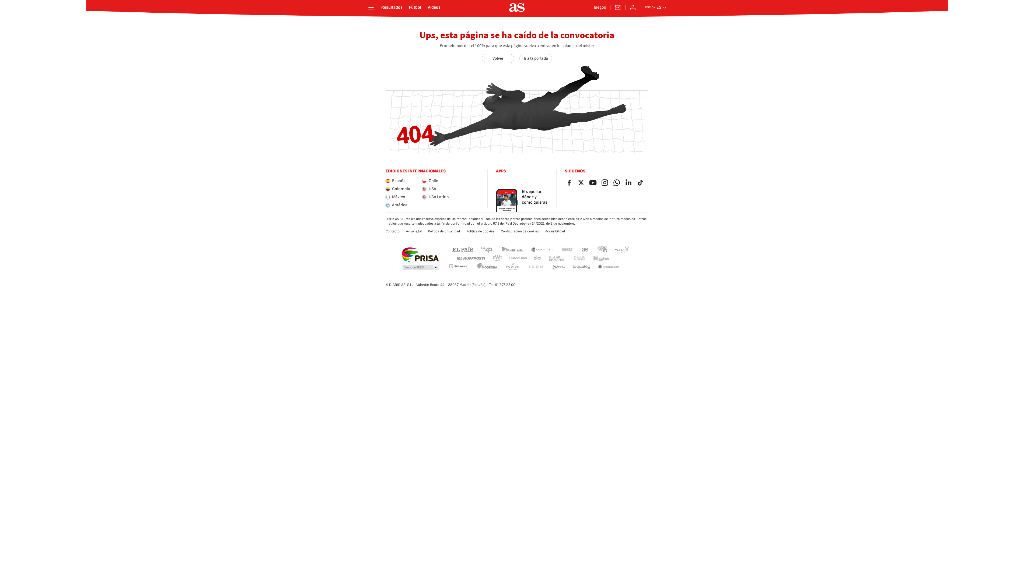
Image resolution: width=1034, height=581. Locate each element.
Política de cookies (480, 231)
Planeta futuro (579, 258)
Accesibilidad (555, 231)
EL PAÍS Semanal (557, 258)
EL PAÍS (463, 249)
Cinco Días (518, 258)
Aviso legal (414, 231)
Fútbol (415, 7)
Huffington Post (470, 258)
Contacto (393, 231)
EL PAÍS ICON (535, 267)
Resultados (392, 7)
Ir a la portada (536, 58)
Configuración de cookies (520, 231)
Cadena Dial (538, 258)
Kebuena (601, 258)
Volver (498, 58)
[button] (420, 267)
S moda (558, 267)
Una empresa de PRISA (420, 255)
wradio (498, 258)
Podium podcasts (513, 267)
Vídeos (434, 7)
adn (602, 249)
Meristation (608, 267)
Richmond (459, 266)
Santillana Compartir (542, 249)
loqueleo (581, 267)
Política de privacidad (444, 231)
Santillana (512, 249)
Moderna (487, 267)
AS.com (585, 249)
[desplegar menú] (371, 7)
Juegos (600, 7)
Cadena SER (567, 249)
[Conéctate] (633, 7)
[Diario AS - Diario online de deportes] (517, 7)
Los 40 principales (486, 249)
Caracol (621, 249)
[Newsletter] (617, 7)
